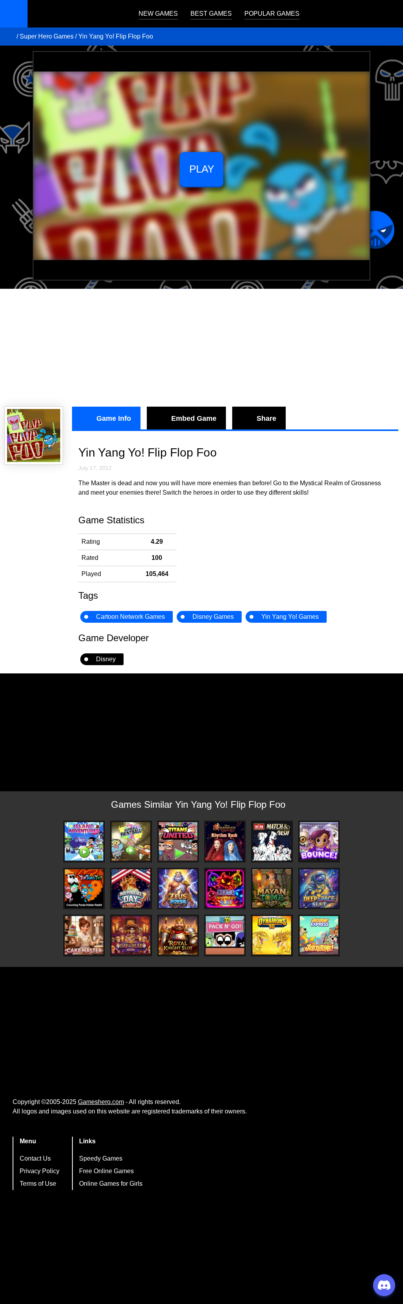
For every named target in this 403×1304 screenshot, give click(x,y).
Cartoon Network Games (130, 616)
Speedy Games (100, 1158)
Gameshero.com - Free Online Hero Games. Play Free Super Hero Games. (77, 14)
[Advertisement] (201, 348)
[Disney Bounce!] (319, 841)
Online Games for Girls (110, 1183)
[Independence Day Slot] (131, 888)
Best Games (211, 13)
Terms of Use (38, 1183)
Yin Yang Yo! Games (290, 616)
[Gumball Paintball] (131, 841)
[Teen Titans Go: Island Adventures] (84, 841)
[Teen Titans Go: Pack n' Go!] (225, 935)
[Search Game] (390, 15)
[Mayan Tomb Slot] (271, 888)
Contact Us (35, 1158)
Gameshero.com (101, 1102)
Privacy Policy (39, 1171)
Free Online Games (106, 1171)
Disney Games (213, 616)
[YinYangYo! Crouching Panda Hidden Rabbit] (84, 888)
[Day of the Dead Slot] (131, 935)
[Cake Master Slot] (84, 935)
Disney (106, 659)
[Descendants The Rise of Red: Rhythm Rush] (225, 841)
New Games (158, 13)
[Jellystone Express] (319, 935)
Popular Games (271, 13)
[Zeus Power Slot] (178, 888)
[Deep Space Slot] (319, 888)
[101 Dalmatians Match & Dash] (271, 841)
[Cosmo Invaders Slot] (225, 888)
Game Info (113, 418)
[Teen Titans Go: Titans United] (178, 841)
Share (266, 418)
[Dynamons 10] (271, 935)
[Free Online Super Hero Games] (9, 36)
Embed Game (193, 418)
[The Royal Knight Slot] (178, 935)
